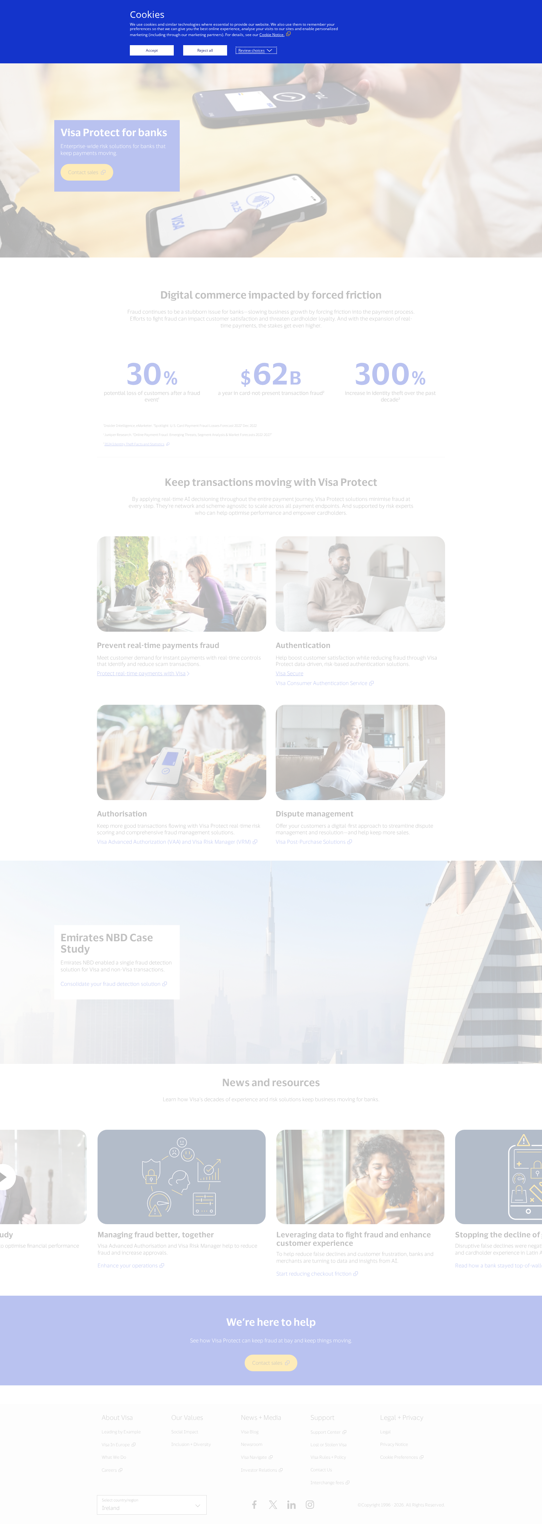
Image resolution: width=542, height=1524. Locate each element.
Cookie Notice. (271, 34)
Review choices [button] (251, 50)
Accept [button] (152, 50)
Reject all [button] (205, 50)
